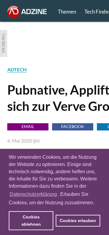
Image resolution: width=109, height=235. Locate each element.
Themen (67, 11)
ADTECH (17, 69)
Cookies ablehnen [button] (31, 221)
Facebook (72, 126)
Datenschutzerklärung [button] (33, 194)
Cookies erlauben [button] (78, 220)
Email (27, 126)
